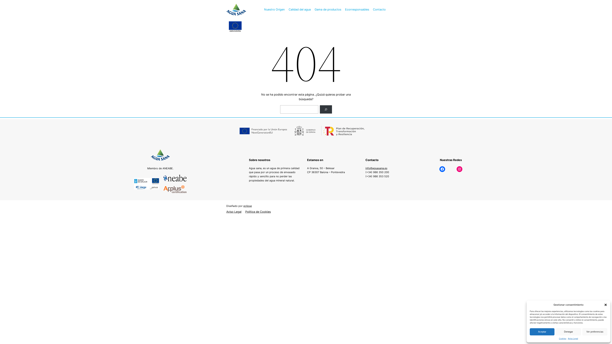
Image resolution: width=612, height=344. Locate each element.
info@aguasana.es (376, 168)
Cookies (562, 338)
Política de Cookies (258, 211)
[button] (605, 304)
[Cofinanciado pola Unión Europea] (235, 26)
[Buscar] (326, 109)
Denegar (568, 331)
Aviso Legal (573, 338)
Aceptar (542, 331)
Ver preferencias (594, 331)
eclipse (247, 206)
